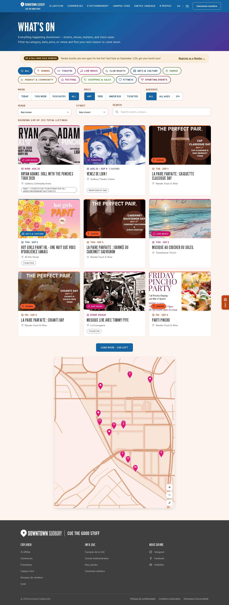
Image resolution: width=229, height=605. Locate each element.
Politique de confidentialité (142, 598)
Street (81, 105)
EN (179, 6)
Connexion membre (206, 6)
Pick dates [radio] (59, 96)
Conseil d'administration (97, 558)
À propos (166, 5)
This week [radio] (41, 96)
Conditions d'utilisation (169, 598)
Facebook (159, 558)
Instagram (159, 551)
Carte (23, 583)
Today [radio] (24, 96)
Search (117, 105)
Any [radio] (89, 96)
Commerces (75, 5)
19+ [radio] (178, 96)
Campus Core (121, 5)
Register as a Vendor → (192, 58)
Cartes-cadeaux (145, 5)
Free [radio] (100, 96)
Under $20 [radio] (115, 96)
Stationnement (98, 5)
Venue (22, 105)
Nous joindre (91, 564)
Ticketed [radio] (132, 96)
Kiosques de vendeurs (32, 577)
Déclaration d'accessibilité (196, 598)
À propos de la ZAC (95, 551)
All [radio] (74, 96)
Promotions (26, 564)
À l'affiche (56, 5)
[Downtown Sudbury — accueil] (33, 6)
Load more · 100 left (114, 347)
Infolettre (159, 564)
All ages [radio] (164, 96)
